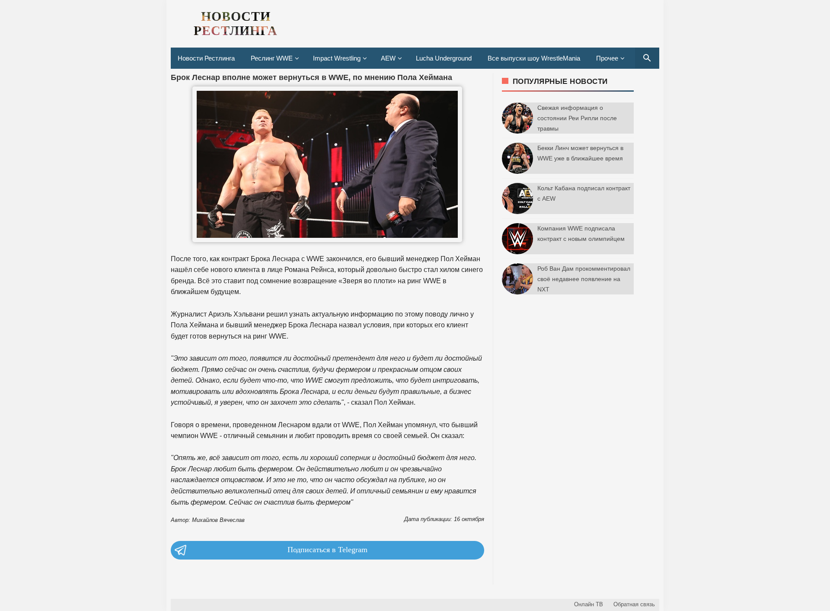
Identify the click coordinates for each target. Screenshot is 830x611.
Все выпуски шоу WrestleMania (534, 58)
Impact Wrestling (337, 58)
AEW (388, 58)
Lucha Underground (444, 58)
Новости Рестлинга (206, 58)
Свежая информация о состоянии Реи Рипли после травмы (577, 118)
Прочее (607, 58)
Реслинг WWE (272, 58)
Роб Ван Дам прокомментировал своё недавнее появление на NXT (583, 279)
